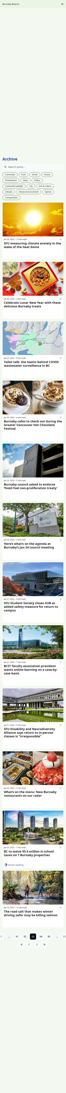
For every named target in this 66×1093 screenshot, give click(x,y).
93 (33, 936)
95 (49, 936)
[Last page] (44, 944)
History (47, 174)
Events (35, 174)
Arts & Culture (45, 186)
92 (25, 936)
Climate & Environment (28, 192)
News (25, 180)
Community (10, 174)
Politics (37, 180)
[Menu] (62, 4)
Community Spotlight (14, 186)
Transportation (11, 197)
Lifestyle (8, 192)
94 (41, 936)
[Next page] (37, 944)
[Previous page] (29, 944)
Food (23, 174)
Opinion (48, 192)
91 (17, 936)
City (31, 186)
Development (11, 180)
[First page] (22, 944)
